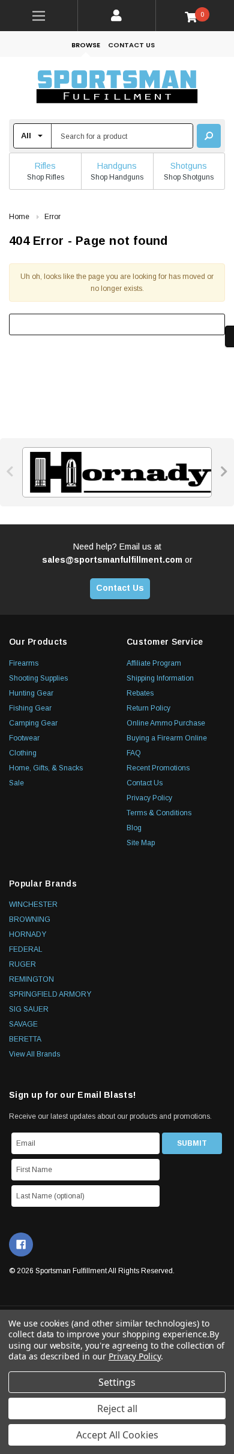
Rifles (45, 166)
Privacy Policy (149, 798)
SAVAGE (23, 1024)
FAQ (134, 753)
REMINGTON (31, 979)
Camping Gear (33, 723)
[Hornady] (117, 472)
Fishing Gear (30, 708)
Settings (117, 1382)
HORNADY (27, 934)
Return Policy (148, 708)
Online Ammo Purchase (166, 723)
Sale (16, 783)
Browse (85, 45)
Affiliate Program (154, 663)
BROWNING (29, 919)
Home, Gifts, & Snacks (46, 768)
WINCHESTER (33, 904)
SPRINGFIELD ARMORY (50, 994)
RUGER (22, 964)
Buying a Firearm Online (167, 738)
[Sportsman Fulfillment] (117, 88)
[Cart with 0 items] (195, 16)
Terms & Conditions (159, 813)
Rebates (140, 693)
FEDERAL (26, 949)
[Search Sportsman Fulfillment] (209, 136)
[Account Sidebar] (117, 15)
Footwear (24, 738)
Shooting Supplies (38, 678)
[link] (39, 15)
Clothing (23, 753)
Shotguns (188, 166)
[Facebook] (21, 1244)
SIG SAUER (29, 1009)
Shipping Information (160, 678)
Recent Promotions (158, 768)
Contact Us (131, 45)
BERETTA (25, 1039)
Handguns (117, 166)
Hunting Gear (31, 693)
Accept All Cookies (117, 1434)
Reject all (117, 1408)
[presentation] (10, 471)
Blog (134, 828)
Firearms (23, 663)
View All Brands (34, 1054)
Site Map (141, 843)
